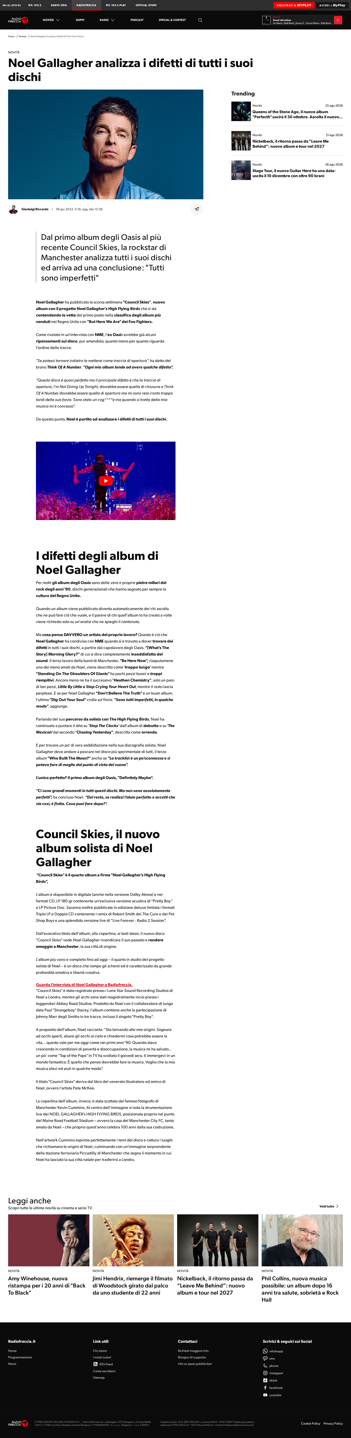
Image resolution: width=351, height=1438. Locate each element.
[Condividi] (197, 209)
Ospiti (80, 20)
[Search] (200, 20)
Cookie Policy (310, 1423)
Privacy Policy (333, 1423)
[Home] (18, 20)
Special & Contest (172, 20)
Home (11, 36)
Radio (104, 20)
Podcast (137, 20)
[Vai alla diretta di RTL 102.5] (338, 20)
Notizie (48, 20)
